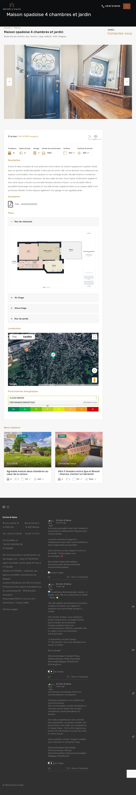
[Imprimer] (95, 136)
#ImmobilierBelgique (57, 661)
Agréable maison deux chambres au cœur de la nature (27, 473)
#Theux (76, 656)
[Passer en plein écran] (94, 336)
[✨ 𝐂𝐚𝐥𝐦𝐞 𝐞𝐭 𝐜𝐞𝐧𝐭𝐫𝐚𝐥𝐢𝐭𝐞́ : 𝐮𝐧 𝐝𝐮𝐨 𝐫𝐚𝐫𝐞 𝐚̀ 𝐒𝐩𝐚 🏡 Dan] (115, 711)
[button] (56, 359)
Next (126, 82)
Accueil (7, 28)
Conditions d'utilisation (91, 385)
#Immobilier (75, 659)
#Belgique (52, 756)
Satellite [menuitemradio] (27, 336)
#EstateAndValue (56, 656)
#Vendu (67, 750)
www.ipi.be (7, 595)
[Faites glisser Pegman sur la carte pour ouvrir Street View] (94, 380)
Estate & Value (63, 520)
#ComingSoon (54, 664)
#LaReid (68, 656)
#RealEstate (72, 661)
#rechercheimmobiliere (58, 567)
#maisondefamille (71, 564)
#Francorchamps (56, 750)
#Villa (66, 659)
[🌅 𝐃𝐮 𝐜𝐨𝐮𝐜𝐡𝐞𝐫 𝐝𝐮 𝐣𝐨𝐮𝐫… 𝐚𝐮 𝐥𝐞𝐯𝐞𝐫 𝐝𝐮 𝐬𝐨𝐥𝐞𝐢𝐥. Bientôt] (115, 624)
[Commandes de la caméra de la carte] (94, 370)
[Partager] (89, 136)
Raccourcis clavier (44, 385)
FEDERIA (17, 571)
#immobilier (53, 562)
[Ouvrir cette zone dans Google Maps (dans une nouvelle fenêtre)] (13, 384)
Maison (17, 28)
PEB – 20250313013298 (26, 204)
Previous (9, 82)
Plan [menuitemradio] (14, 336)
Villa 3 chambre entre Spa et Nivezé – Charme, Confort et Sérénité (79, 473)
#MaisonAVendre (55, 659)
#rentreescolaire (55, 564)
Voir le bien (28, 460)
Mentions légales (10, 609)
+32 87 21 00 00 (112, 6)
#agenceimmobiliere (68, 562)
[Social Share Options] (49, 577)
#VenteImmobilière (56, 753)
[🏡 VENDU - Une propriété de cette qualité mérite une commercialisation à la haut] (115, 668)
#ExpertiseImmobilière (76, 753)
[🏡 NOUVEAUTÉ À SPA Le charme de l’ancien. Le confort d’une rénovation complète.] (115, 537)
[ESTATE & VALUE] (12, 9)
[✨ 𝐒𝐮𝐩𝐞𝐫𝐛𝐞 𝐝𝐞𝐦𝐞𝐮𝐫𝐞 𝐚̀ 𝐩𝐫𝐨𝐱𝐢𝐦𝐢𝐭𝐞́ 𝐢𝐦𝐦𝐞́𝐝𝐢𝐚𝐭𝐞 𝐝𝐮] (115, 754)
